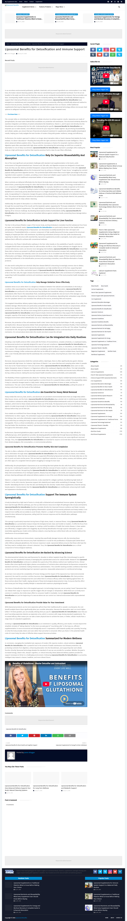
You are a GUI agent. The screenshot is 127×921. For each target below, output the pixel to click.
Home (20, 1)
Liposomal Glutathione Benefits (100, 322)
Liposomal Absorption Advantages (100, 302)
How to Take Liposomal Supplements (101, 292)
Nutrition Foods (112, 351)
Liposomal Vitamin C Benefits (99, 348)
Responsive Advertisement (63, 34)
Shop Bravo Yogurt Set (100, 89)
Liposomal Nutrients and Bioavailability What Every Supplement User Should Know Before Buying (31, 18)
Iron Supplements (96, 299)
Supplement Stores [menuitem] (28, 7)
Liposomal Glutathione (97, 318)
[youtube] (112, 50)
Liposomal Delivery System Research (101, 315)
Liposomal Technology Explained (100, 344)
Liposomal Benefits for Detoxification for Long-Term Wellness (45, 787)
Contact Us (119, 917)
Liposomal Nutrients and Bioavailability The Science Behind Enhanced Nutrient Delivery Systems (110, 219)
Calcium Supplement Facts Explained (107, 272)
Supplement (39, 1)
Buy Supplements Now (11, 1)
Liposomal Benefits (21, 918)
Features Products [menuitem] (45, 7)
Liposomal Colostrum (97, 312)
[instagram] (115, 1)
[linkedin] (120, 872)
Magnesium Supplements (98, 351)
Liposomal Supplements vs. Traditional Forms (103, 341)
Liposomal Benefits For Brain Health (101, 305)
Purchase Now (12, 114)
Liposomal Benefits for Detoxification (21, 44)
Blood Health (95, 286)
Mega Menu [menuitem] (59, 7)
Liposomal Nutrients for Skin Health (101, 331)
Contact (31, 1)
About (25, 1)
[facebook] (108, 1)
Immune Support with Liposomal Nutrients (102, 295)
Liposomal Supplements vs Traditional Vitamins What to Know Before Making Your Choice (110, 166)
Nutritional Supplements (98, 354)
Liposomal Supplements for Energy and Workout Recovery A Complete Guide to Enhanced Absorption (68, 18)
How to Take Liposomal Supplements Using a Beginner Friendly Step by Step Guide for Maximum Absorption (108, 18)
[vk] (106, 55)
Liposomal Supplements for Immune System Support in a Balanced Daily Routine (108, 154)
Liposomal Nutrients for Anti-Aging (100, 328)
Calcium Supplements (97, 289)
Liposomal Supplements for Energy (100, 338)
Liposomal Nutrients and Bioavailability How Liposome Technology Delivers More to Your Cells (110, 206)
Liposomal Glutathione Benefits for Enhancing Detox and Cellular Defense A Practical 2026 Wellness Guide (110, 192)
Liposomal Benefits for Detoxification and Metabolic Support (73, 787)
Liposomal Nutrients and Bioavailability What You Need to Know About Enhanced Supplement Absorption (110, 260)
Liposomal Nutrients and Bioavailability (102, 325)
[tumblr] (93, 55)
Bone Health (104, 286)
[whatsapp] (112, 55)
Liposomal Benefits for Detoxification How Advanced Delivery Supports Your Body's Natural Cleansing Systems (18, 788)
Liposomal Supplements (98, 335)
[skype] (121, 1)
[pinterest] (118, 1)
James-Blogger (11, 53)
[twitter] (111, 1)
